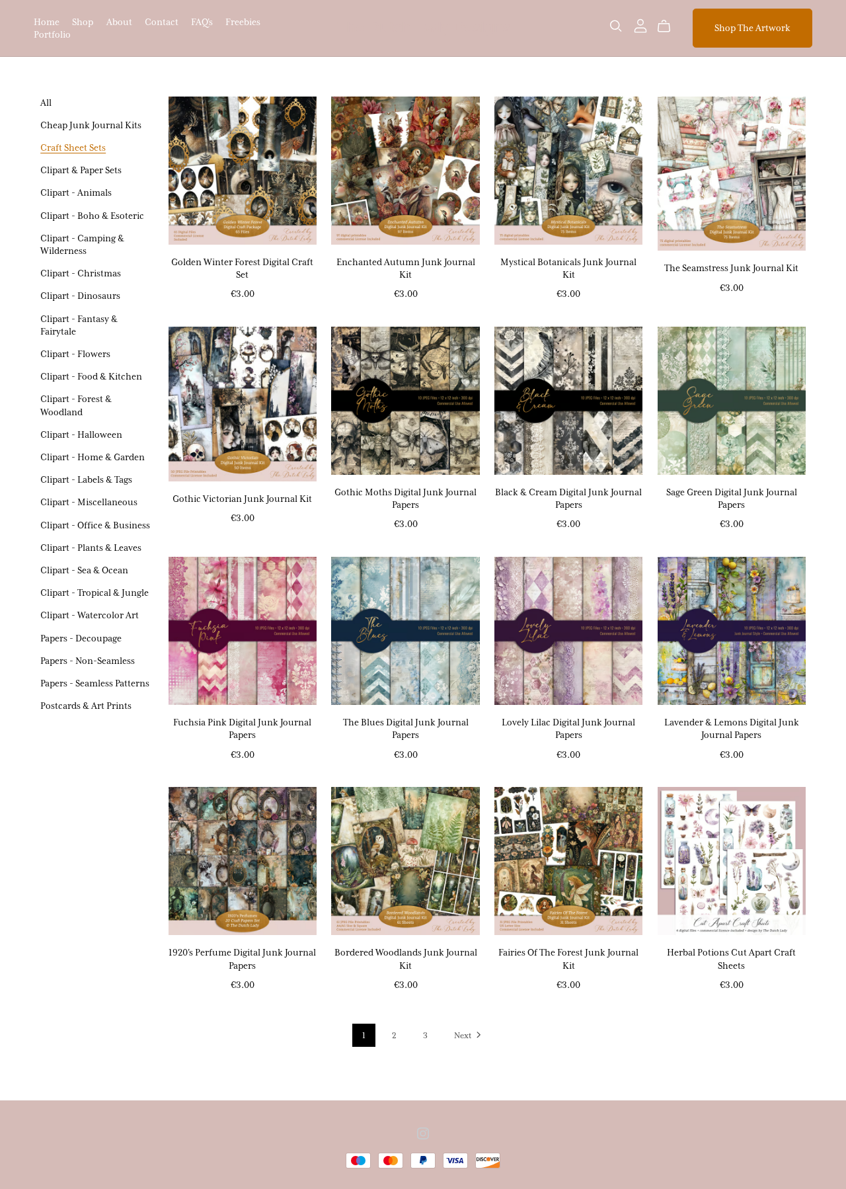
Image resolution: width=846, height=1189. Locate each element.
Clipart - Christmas (80, 273)
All (46, 102)
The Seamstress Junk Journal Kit (731, 268)
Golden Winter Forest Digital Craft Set (242, 268)
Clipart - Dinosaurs (80, 295)
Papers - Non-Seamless (87, 660)
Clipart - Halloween (81, 434)
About (119, 21)
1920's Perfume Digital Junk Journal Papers (242, 958)
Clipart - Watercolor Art (89, 615)
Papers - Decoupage (81, 638)
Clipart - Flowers (75, 353)
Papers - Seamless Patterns (94, 683)
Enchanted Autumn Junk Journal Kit (405, 268)
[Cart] (669, 26)
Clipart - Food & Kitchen (91, 376)
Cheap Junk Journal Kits (90, 125)
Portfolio (52, 34)
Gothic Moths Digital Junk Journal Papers (405, 498)
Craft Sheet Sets (73, 147)
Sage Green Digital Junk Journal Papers (731, 498)
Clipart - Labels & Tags (86, 479)
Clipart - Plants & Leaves (90, 547)
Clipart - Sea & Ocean (84, 570)
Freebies (242, 21)
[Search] (616, 26)
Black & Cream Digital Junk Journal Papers (568, 498)
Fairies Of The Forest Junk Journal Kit (568, 958)
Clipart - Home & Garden (92, 457)
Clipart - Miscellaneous (88, 502)
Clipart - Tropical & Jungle (94, 592)
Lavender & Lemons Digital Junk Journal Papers (731, 728)
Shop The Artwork (752, 27)
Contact (161, 21)
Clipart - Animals (76, 192)
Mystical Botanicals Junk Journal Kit (568, 268)
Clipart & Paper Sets (81, 170)
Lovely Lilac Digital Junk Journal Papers (568, 728)
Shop (82, 21)
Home (46, 21)
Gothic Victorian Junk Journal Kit (242, 498)
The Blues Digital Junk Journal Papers (406, 728)
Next (463, 1035)
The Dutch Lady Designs (423, 27)
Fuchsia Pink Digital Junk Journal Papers (242, 728)
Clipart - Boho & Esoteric (92, 215)
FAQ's (202, 21)
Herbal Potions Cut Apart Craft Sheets (731, 958)
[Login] (640, 25)
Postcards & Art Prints (86, 705)
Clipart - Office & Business (95, 525)
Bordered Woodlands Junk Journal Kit (405, 958)
